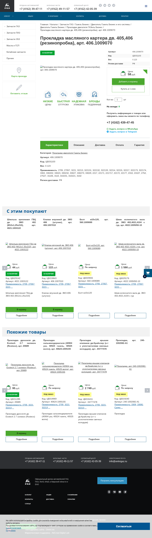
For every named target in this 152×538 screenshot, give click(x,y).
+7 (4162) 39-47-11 (30, 9)
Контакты (80, 16)
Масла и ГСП (13, 45)
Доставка (102, 16)
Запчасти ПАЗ (13, 33)
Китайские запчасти (16, 52)
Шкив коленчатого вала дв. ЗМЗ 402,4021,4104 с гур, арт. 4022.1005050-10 (130, 222)
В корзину (21, 309)
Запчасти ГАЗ (13, 26)
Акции (30, 16)
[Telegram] (113, 5)
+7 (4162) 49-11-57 (58, 9)
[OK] (100, 5)
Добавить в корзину (128, 81)
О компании (53, 16)
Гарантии (124, 16)
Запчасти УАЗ (13, 39)
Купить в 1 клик (128, 89)
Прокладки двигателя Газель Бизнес (70, 153)
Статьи (28, 504)
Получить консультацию (112, 480)
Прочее (10, 58)
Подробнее (21, 315)
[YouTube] (109, 5)
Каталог (7, 16)
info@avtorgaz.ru (118, 461)
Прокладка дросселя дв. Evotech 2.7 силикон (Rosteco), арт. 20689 (21, 343)
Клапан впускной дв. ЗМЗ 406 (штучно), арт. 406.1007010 (57, 222)
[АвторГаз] (27, 482)
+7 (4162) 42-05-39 (85, 9)
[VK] (104, 5)
